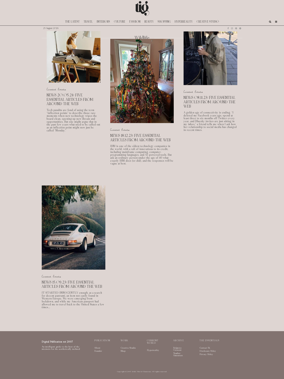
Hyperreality (184, 21)
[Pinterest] (236, 28)
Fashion (135, 21)
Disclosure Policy (208, 351)
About (97, 347)
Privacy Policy (206, 354)
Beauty (149, 21)
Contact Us (205, 347)
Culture (119, 21)
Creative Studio (208, 21)
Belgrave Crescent (177, 348)
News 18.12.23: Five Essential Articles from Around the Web (140, 138)
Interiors (103, 21)
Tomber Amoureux (178, 354)
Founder (98, 351)
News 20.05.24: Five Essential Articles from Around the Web (70, 99)
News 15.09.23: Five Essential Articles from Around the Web (72, 284)
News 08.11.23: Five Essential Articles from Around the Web (210, 102)
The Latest (72, 21)
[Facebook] (228, 28)
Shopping (164, 21)
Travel (88, 21)
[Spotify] (240, 28)
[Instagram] (232, 28)
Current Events (56, 89)
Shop (123, 351)
